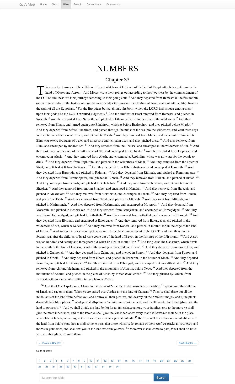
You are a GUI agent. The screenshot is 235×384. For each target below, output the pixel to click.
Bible (66, 4)
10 (91, 360)
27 (53, 366)
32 (89, 366)
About (55, 4)
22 (175, 360)
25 (39, 366)
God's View (27, 4)
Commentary (113, 4)
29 (68, 366)
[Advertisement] (117, 36)
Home (43, 4)
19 (154, 360)
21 (168, 360)
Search (78, 4)
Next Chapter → (187, 343)
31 (82, 366)
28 (61, 366)
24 (189, 360)
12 (105, 360)
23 (182, 360)
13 (112, 360)
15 (126, 360)
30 (75, 366)
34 (103, 366)
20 (161, 360)
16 (133, 360)
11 (98, 360)
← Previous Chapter (50, 343)
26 (46, 366)
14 (119, 360)
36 (117, 366)
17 (140, 360)
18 (147, 360)
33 (96, 366)
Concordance (94, 4)
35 (110, 366)
